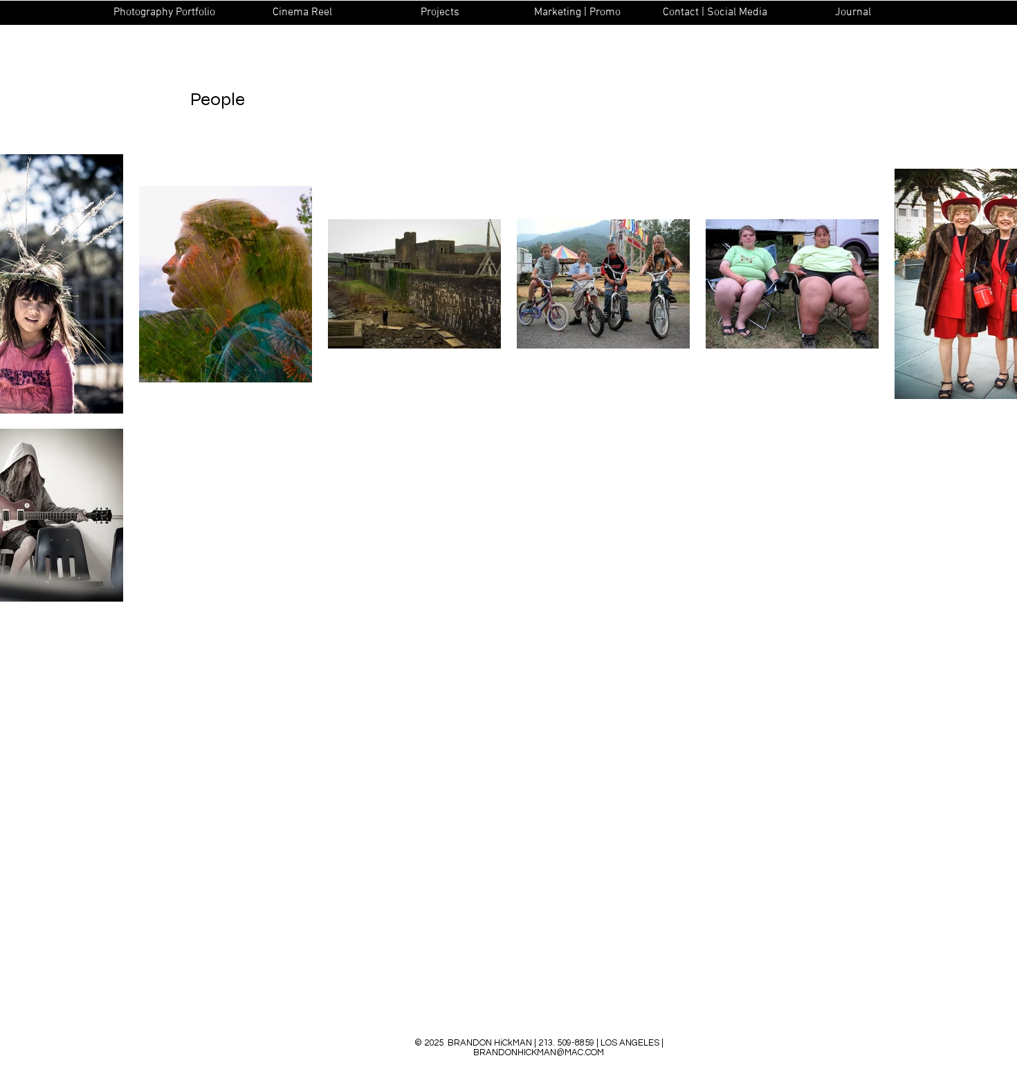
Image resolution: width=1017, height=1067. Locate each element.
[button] (164, 12)
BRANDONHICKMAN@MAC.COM (538, 1052)
